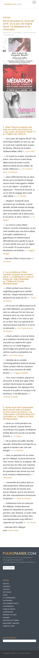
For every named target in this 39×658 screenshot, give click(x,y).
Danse (5, 595)
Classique (6, 617)
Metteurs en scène (10, 614)
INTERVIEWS (7, 600)
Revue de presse (31, 32)
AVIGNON (6, 586)
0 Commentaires (17, 32)
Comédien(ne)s (8, 606)
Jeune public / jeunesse (11, 623)
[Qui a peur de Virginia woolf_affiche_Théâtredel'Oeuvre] (19, 51)
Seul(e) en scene (9, 626)
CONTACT (6, 589)
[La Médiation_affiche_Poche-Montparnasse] (19, 78)
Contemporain (8, 612)
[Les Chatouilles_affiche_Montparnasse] (19, 104)
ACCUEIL (6, 583)
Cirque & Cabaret (9, 609)
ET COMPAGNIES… (10, 598)
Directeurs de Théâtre (11, 620)
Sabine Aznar (10, 35)
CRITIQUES (7, 592)
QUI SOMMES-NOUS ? (11, 603)
